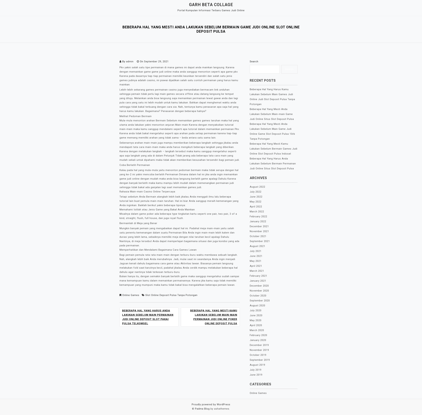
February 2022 (258, 216)
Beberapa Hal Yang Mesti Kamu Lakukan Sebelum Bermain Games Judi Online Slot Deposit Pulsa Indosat (273, 148)
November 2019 (259, 350)
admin (130, 61)
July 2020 (255, 310)
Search (254, 61)
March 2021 (257, 270)
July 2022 (255, 191)
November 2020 (259, 290)
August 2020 (257, 305)
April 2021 (256, 265)
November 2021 (259, 231)
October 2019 (258, 355)
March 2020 (257, 330)
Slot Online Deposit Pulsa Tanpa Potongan (171, 295)
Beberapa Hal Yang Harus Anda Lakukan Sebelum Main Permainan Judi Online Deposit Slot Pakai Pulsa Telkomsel (147, 317)
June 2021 (256, 256)
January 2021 (258, 280)
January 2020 (258, 340)
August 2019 (257, 364)
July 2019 (255, 369)
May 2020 (255, 320)
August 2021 (257, 246)
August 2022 (257, 186)
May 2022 (255, 201)
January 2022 (258, 221)
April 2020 (256, 325)
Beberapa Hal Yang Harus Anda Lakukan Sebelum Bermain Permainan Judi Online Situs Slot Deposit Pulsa (273, 163)
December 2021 (259, 226)
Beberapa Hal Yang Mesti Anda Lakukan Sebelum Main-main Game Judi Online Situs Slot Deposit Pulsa (272, 114)
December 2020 (259, 285)
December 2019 (259, 345)
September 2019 (260, 359)
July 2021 (255, 251)
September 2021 (260, 241)
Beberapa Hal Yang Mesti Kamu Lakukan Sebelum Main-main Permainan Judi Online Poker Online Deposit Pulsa (213, 317)
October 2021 (258, 236)
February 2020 (258, 335)
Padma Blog (202, 408)
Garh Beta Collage (211, 4)
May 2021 (255, 261)
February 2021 (258, 275)
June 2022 (256, 196)
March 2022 (257, 211)
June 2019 (256, 374)
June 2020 (256, 315)
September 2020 (260, 300)
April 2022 (256, 206)
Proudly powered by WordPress (211, 404)
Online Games (130, 295)
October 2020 (258, 295)
